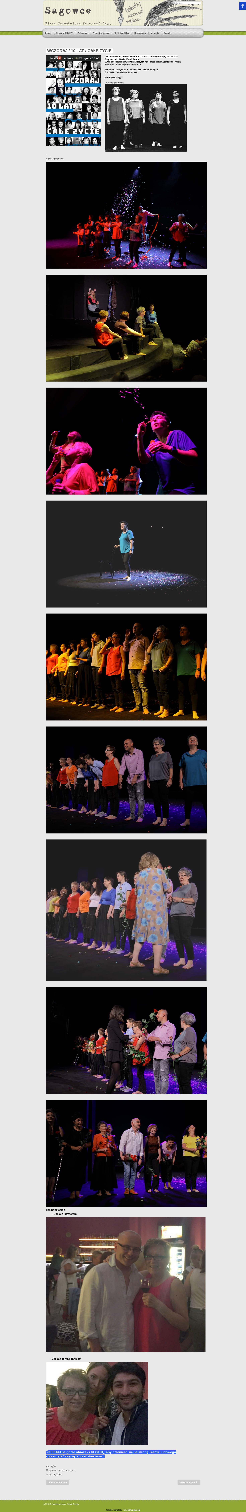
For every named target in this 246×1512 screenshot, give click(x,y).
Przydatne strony (101, 33)
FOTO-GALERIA (121, 33)
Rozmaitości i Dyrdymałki (146, 33)
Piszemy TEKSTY (64, 33)
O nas (48, 33)
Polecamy (82, 33)
